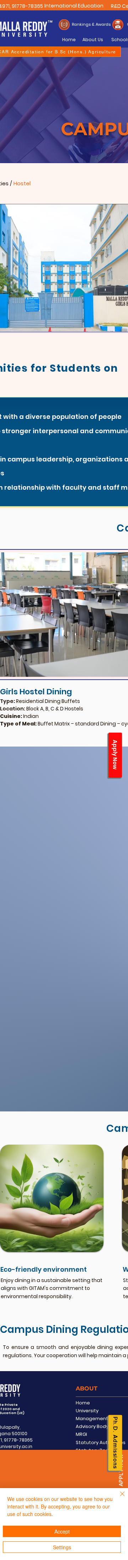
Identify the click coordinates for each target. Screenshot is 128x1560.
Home (83, 1402)
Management (92, 1418)
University (87, 1410)
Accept (62, 1531)
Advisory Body (92, 1426)
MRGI (81, 1434)
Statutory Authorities (101, 1442)
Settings (62, 1547)
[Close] (118, 1498)
